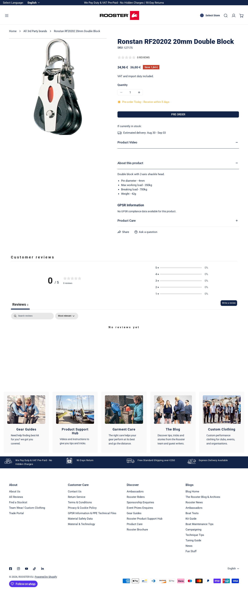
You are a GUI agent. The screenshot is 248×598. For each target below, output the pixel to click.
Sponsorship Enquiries (140, 502)
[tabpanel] (124, 340)
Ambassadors (135, 491)
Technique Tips (195, 535)
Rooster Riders (136, 497)
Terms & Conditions (80, 502)
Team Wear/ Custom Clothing (27, 507)
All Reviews (16, 497)
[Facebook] (11, 568)
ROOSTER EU (26, 576)
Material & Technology (81, 524)
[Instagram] (19, 568)
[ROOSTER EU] (119, 15)
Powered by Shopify (46, 576)
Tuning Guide (193, 540)
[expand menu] (7, 15)
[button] (242, 16)
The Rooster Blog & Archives (203, 497)
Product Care (135, 524)
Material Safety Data (80, 518)
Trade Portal (16, 513)
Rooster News (194, 502)
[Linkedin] (42, 568)
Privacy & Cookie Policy (82, 507)
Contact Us (75, 491)
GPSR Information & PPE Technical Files (92, 513)
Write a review (229, 303)
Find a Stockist (18, 502)
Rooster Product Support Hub (144, 518)
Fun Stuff (191, 551)
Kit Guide (191, 518)
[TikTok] (34, 568)
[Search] (226, 16)
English (232, 568)
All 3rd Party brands (35, 31)
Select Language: (13, 2)
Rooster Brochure (137, 529)
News (189, 545)
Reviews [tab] (20, 304)
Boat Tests (192, 513)
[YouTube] (27, 568)
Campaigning (193, 529)
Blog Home (192, 491)
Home (13, 31)
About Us (14, 491)
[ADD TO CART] (178, 114)
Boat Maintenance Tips (200, 524)
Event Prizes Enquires (140, 507)
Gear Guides (134, 513)
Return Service (76, 497)
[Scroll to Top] (241, 578)
